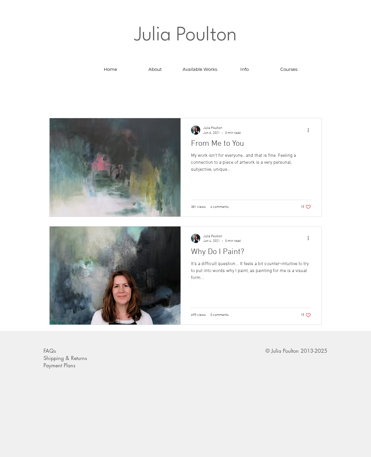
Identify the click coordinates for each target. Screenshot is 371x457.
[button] (199, 69)
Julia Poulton (185, 35)
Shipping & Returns (65, 358)
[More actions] (310, 130)
